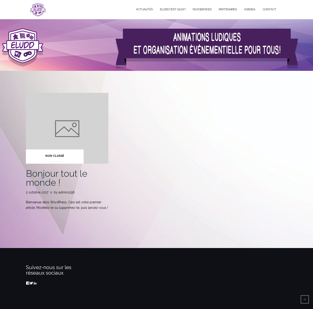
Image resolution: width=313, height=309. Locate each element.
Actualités (144, 9)
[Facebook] (28, 283)
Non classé (54, 155)
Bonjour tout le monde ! (56, 178)
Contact (269, 9)
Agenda (249, 9)
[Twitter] (31, 283)
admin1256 (67, 192)
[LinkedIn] (35, 283)
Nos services (202, 9)
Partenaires (228, 9)
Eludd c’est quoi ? (172, 9)
